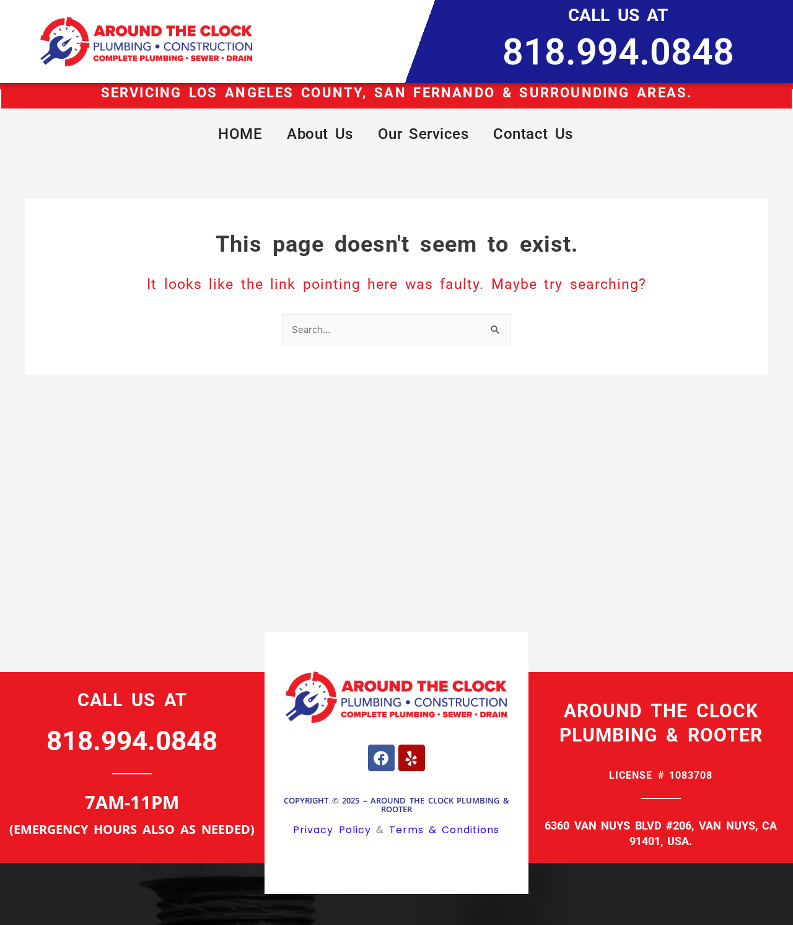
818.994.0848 (618, 51)
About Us (320, 134)
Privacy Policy (331, 830)
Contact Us (533, 134)
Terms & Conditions (444, 830)
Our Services (423, 134)
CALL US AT (618, 15)
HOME (240, 134)
